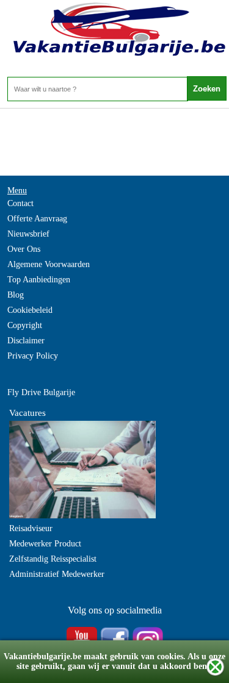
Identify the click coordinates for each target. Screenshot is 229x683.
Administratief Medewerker (56, 574)
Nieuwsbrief (28, 233)
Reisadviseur (31, 528)
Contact (20, 203)
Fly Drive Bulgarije (41, 392)
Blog (15, 294)
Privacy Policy (32, 355)
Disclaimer (26, 340)
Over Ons (23, 249)
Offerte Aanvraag (37, 218)
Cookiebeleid (30, 310)
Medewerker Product (45, 543)
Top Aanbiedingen (38, 279)
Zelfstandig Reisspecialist (52, 558)
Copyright (24, 325)
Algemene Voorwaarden (48, 264)
